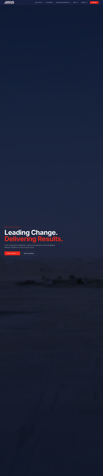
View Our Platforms (29, 253)
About (75, 2)
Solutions (38, 2)
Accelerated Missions (62, 2)
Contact (94, 2)
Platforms (48, 2)
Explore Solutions (11, 253)
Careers (83, 2)
